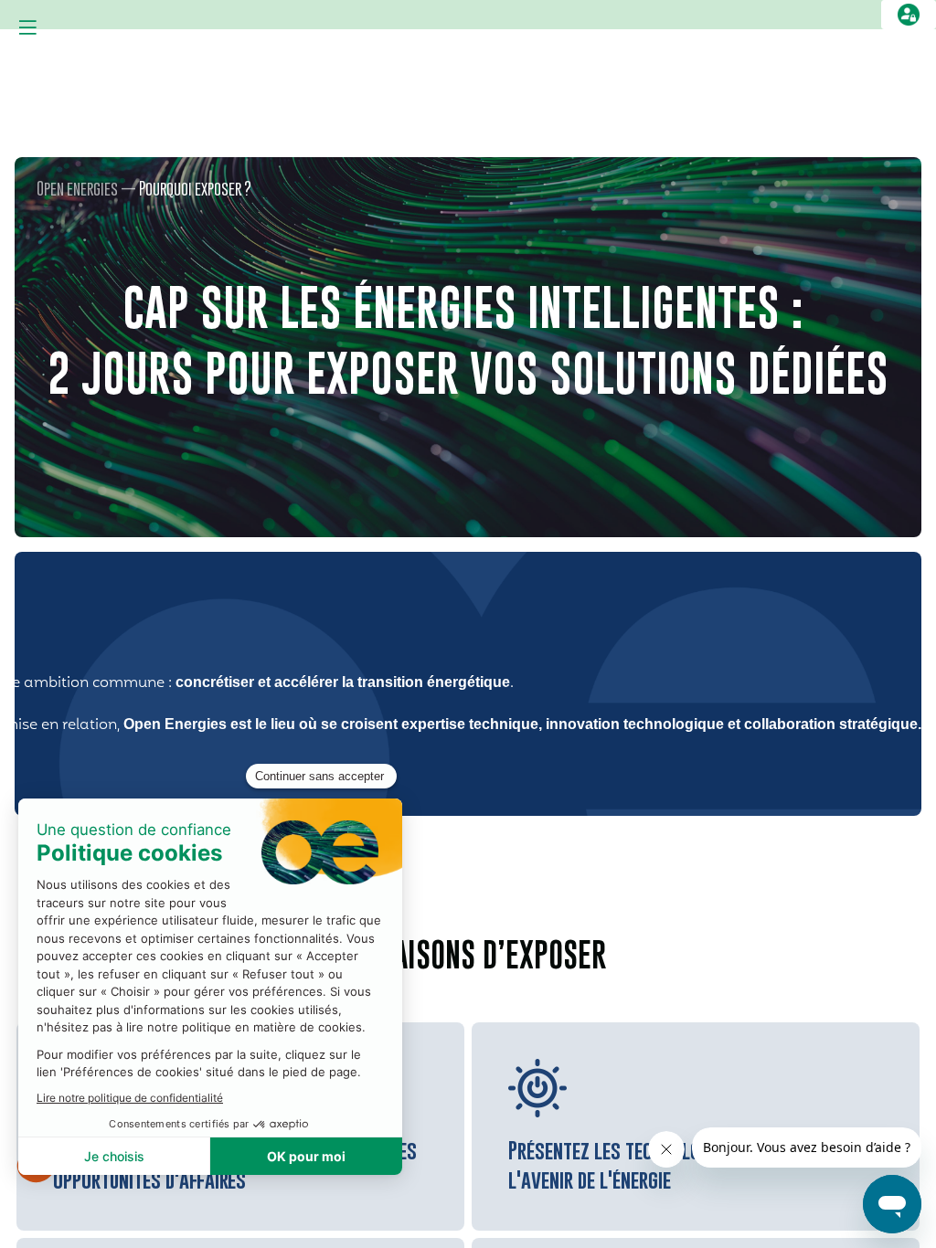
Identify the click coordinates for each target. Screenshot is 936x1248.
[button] (27, 27)
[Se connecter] (908, 14)
